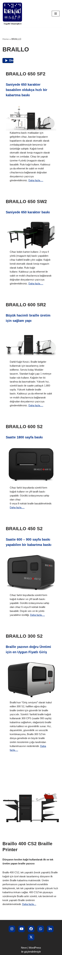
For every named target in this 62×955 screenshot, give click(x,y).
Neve (24, 947)
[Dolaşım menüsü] (56, 13)
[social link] (12, 929)
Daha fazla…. (35, 180)
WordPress (35, 947)
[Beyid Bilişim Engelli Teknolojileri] (12, 13)
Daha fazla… (29, 904)
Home (5, 39)
